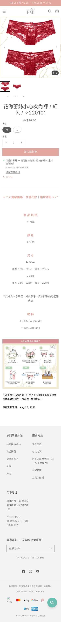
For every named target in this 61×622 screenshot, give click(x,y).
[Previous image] (4, 47)
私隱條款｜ (14, 586)
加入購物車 (30, 151)
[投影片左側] (8, 96)
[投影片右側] (23, 96)
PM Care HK (26, 616)
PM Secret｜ (23, 591)
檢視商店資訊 (13, 172)
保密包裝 (37, 470)
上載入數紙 (38, 477)
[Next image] (56, 47)
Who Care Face (36, 591)
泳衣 (9, 466)
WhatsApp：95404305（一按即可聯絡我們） (17, 520)
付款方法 (37, 451)
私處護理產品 (14, 444)
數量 (4, 136)
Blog (9, 473)
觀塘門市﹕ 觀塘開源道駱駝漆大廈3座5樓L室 (18, 505)
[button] (4, 11)
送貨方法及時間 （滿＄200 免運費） (43, 460)
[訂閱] (50, 548)
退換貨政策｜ (25, 586)
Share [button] (9, 177)
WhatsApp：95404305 (30, 557)
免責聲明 (48, 586)
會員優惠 (37, 444)
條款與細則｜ (38, 586)
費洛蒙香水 (12, 458)
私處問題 (11, 451)
